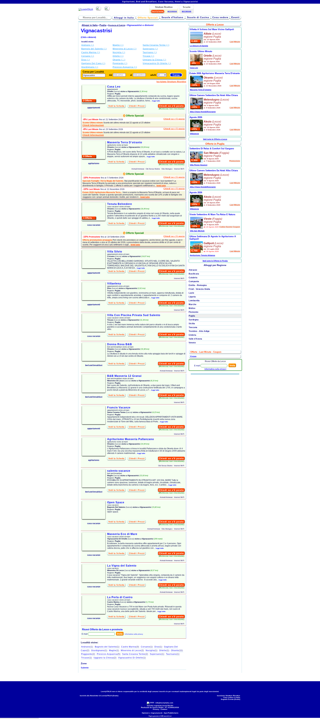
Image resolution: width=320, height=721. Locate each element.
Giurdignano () (89, 67)
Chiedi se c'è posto (171, 106)
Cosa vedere (220, 17)
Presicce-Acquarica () (125, 67)
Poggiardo (88, 654)
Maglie (114, 650)
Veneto (192, 343)
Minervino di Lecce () (124, 49)
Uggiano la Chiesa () (154, 60)
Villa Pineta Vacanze (198, 165)
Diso (158, 647)
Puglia (192, 316)
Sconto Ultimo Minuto (201, 51)
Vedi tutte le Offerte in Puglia (215, 261)
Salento (85, 668)
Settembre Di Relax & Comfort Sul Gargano (212, 148)
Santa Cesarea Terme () (156, 45)
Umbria (192, 335)
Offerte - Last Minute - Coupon (205, 352)
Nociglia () (119, 52)
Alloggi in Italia (124, 17)
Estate (193, 356)
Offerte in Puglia (214, 143)
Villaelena (114, 283)
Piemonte (193, 312)
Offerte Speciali (148, 17)
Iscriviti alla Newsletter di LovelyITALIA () (99, 696)
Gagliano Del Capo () (93, 63)
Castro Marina (130, 647)
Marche (192, 304)
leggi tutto (156, 101)
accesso (186, 11)
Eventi (235, 17)
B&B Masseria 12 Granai (124, 375)
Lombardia (194, 300)
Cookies (164, 709)
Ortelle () (118, 56)
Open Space (115, 502)
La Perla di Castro (120, 597)
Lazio (191, 293)
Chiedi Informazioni (93, 125)
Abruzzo (193, 270)
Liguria (192, 297)
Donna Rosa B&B (119, 344)
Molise (192, 308)
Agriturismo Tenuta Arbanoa (202, 255)
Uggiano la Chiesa (105, 658)
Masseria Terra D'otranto (124, 142)
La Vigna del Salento (121, 565)
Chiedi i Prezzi (137, 106)
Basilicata (194, 274)
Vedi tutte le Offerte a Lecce (215, 139)
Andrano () (87, 45)
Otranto (177, 650)
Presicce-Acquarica (108, 654)
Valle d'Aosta (195, 339)
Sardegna (193, 320)
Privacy (156, 709)
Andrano (87, 647)
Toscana (193, 327)
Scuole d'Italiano (172, 17)
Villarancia (194, 134)
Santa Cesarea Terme (135, 654)
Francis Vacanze (118, 407)
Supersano (157, 654)
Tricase (86, 658)
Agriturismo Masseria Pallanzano (130, 439)
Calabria (193, 277)
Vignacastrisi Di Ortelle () (157, 63)
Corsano (147, 647)
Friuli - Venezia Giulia (199, 289)
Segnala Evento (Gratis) (230, 699)
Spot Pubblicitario (171, 713)
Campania (194, 281)
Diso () (85, 60)
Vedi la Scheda (116, 106)
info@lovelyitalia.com (164, 703)
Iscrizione (158, 11)
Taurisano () (150, 52)
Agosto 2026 (196, 117)
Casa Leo (113, 86)
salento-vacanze (118, 470)
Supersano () (150, 49)
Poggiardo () (120, 63)
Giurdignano (99, 650)
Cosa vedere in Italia (231, 697)
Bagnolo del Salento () (94, 49)
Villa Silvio (114, 251)
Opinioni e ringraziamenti (152, 713)
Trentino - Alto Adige (199, 331)
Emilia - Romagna (198, 285)
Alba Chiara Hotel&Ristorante (203, 112)
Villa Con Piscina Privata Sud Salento (133, 315)
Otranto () (119, 60)
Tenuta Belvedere (119, 204)
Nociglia (152, 650)
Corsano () (87, 56)
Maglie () (118, 45)
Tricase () (148, 56)
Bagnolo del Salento (107, 647)
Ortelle (164, 650)
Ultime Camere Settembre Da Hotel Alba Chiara (214, 95)
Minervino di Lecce (132, 650)
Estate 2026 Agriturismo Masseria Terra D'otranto (215, 73)
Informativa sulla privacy (134, 634)
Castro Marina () (90, 52)
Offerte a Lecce (215, 24)
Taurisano (173, 654)
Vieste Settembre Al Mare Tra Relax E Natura (212, 214)
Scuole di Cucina (198, 17)
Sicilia (192, 323)
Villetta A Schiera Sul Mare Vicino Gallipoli (212, 29)
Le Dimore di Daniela (199, 46)
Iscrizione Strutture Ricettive (171, 82)
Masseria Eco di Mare (122, 534)
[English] (107, 9)
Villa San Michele (197, 231)
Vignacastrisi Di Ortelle (132, 658)
